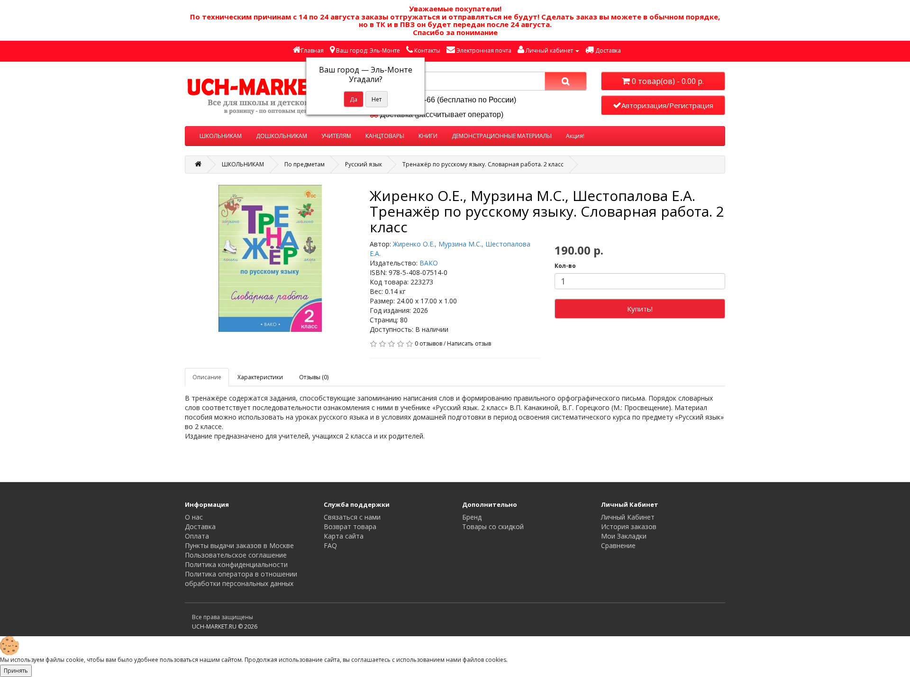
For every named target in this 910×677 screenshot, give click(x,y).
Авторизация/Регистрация (667, 105)
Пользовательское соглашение (236, 554)
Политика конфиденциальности (236, 564)
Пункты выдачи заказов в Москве (239, 545)
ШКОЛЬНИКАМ (221, 136)
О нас (194, 516)
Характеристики (260, 377)
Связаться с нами (352, 516)
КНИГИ (428, 136)
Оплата (197, 535)
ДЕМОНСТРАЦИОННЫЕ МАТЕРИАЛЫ (502, 136)
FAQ (330, 545)
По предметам (304, 164)
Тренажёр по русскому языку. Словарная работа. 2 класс (483, 164)
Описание (206, 377)
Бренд (472, 516)
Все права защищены (222, 617)
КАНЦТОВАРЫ (384, 136)
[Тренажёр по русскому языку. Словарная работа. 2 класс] (270, 258)
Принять (16, 671)
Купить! (640, 308)
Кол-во (565, 266)
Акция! (575, 136)
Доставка (200, 526)
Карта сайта (344, 535)
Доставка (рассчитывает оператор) (440, 114)
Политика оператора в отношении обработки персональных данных (241, 578)
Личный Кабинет (628, 516)
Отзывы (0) (313, 377)
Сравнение (618, 545)
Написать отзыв (469, 343)
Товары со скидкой (493, 526)
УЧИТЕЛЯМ (336, 136)
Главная (312, 50)
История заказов (628, 526)
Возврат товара (350, 526)
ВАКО (428, 262)
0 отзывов (428, 343)
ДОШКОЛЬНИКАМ (281, 136)
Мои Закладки (623, 535)
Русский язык (363, 164)
